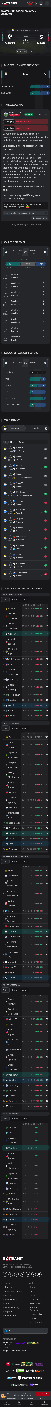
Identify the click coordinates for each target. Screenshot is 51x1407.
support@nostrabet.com (14, 1350)
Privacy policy (35, 1314)
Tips (7, 1303)
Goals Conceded (12, 404)
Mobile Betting (12, 1307)
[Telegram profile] (33, 1274)
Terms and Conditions (34, 1309)
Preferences (43, 1398)
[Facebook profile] (5, 1274)
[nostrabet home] (13, 1258)
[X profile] (10, 1274)
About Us (33, 1299)
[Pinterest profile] (16, 1274)
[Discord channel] (39, 1274)
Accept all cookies (43, 1394)
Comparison (11, 1299)
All (6, 442)
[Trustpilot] (15, 1364)
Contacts (33, 1295)
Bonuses (9, 1287)
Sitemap (33, 1318)
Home (13, 442)
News (32, 1287)
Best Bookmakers (13, 1291)
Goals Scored (11, 398)
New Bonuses (44, 1404)
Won (7, 378)
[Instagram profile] (22, 1274)
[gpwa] (27, 1364)
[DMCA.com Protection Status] (20, 1370)
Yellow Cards (7, 86)
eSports (8, 1311)
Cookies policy (29, 1398)
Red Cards (6, 93)
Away (21, 442)
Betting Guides (12, 1315)
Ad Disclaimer (35, 1322)
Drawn (8, 385)
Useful (32, 1404)
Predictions (6, 1404)
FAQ (31, 1291)
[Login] (41, 3)
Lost (7, 391)
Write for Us (35, 1303)
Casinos (8, 1295)
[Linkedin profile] (28, 1274)
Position (9, 372)
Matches (19, 1404)
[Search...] (35, 3)
